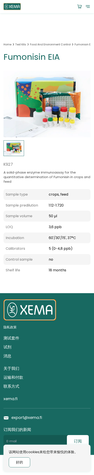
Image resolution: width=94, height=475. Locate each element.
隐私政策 (10, 327)
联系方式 (11, 386)
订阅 (78, 441)
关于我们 (11, 368)
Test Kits (20, 44)
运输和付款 (13, 377)
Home (7, 44)
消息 (7, 356)
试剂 (7, 347)
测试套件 (11, 338)
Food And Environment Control (50, 44)
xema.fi (10, 398)
